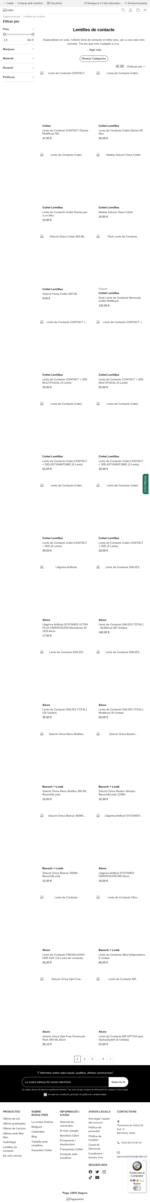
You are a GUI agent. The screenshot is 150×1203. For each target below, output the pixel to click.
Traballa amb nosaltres (39, 1143)
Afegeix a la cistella (123, 202)
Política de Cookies (94, 1138)
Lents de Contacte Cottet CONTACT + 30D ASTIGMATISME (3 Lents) (121, 462)
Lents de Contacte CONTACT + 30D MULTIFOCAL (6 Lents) (121, 381)
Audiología (9, 1142)
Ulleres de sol (11, 1118)
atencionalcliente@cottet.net (132, 1156)
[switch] (137, 1188)
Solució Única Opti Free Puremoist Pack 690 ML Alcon (63, 1038)
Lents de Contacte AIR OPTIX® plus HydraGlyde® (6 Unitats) (121, 1038)
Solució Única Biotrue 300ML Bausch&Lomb (60, 874)
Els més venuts (12, 1155)
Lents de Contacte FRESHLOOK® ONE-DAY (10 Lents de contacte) (63, 956)
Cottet (46, 125)
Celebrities (38, 1131)
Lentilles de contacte (10, 1149)
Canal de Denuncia (94, 1146)
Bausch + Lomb (52, 786)
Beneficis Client (69, 1135)
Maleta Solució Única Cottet (116, 212)
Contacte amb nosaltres (68, 1156)
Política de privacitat (94, 1129)
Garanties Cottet (41, 1150)
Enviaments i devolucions (68, 1142)
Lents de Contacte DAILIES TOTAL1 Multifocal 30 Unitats (121, 711)
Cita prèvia (56, 3)
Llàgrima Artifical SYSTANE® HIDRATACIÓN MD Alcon (116, 874)
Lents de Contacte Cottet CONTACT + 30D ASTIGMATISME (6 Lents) (64, 462)
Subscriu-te (118, 1081)
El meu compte (69, 1130)
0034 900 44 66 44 (131, 1142)
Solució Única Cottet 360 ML (60, 293)
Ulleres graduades (14, 1123)
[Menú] (143, 1161)
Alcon (46, 619)
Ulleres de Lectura (14, 1128)
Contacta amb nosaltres (30, 3)
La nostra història (42, 1121)
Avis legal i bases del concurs (99, 1120)
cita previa (145, 484)
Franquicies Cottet (71, 1149)
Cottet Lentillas (109, 125)
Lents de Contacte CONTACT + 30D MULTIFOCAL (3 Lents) (64, 381)
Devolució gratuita (137, 3)
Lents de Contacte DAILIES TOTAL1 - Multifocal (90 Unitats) (121, 626)
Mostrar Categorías (94, 58)
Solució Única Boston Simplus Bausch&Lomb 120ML (117, 793)
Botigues (36, 1126)
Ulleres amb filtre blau (13, 1135)
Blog (34, 1136)
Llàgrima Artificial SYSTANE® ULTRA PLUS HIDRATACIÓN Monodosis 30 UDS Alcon (65, 628)
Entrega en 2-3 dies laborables (104, 3)
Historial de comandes (67, 1123)
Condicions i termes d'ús (96, 1155)
